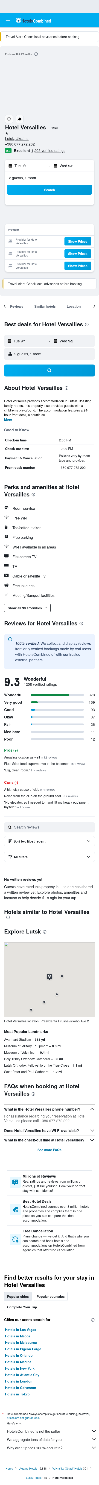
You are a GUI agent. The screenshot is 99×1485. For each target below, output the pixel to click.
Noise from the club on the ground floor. (41, 796)
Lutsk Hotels (33, 1477)
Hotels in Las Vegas (20, 1329)
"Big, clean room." (25, 770)
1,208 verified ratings (48, 150)
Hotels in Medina (18, 1362)
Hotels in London (18, 1381)
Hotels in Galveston (20, 1387)
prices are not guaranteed (23, 1418)
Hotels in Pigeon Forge (23, 1349)
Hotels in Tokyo (17, 1394)
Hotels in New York (20, 1368)
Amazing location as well (30, 757)
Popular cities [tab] (18, 1296)
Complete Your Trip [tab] (22, 1307)
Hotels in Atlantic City (22, 1374)
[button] (8, 20)
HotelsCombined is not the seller (33, 1431)
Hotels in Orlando (19, 1355)
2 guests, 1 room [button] (22, 177)
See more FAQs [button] (49, 1149)
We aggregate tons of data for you (34, 1439)
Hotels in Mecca (17, 1336)
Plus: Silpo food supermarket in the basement (44, 763)
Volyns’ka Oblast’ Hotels (67, 1468)
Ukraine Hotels (28, 1468)
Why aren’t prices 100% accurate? (35, 1447)
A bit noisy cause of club (29, 789)
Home (9, 1468)
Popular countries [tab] (51, 1296)
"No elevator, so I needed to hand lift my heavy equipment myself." (46, 804)
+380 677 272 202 (20, 144)
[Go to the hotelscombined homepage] (34, 20)
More (8, 419)
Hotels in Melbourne (21, 1342)
